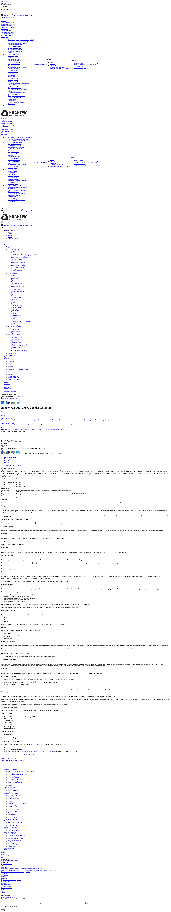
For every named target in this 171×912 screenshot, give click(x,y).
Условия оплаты (6, 884)
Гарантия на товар (6, 888)
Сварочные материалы (18, 262)
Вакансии (4, 878)
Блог (2, 891)
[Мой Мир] (7, 403)
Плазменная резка (16, 320)
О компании (4, 875)
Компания (11, 361)
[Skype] (17, 403)
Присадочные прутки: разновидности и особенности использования (21, 868)
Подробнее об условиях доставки (12, 760)
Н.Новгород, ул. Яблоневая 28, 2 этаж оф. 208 (35, 751)
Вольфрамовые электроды (49, 424)
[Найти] (1, 13)
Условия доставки (6, 886)
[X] (9, 403)
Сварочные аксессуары (18, 286)
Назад (9, 232)
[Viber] (12, 403)
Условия (10, 374)
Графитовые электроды (64, 424)
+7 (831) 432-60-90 (28, 755)
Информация (5, 881)
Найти (3, 910)
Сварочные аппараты (17, 253)
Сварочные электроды (7, 424)
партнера (104, 689)
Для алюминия (20, 429)
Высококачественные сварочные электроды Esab (15, 872)
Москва (10, 237)
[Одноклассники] (4, 403)
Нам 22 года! (5, 857)
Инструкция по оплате (8, 758)
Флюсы (73, 424)
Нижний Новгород (13, 238)
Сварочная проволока (21, 424)
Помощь (3, 883)
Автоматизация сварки (18, 329)
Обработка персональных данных (11, 880)
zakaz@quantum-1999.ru (9, 398)
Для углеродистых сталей (8, 429)
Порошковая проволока (38, 429)
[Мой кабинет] (2, 208)
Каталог (10, 248)
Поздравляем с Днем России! (9, 860)
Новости (3, 876)
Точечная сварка (100, 420)
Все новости (4, 854)
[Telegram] (19, 403)
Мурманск (11, 235)
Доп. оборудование (17, 337)
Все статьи (4, 867)
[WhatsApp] (14, 403)
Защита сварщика (16, 277)
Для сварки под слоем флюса (54, 429)
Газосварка (14, 304)
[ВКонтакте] (2, 403)
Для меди (28, 429)
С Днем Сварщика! (6, 864)
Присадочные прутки (34, 424)
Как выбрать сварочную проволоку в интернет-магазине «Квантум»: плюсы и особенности (29, 870)
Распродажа (109, 420)
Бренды (3, 892)
